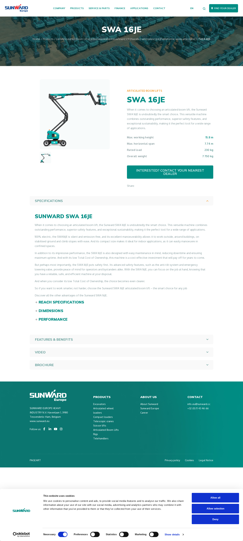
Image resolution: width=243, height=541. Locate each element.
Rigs (95, 434)
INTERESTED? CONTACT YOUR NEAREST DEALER (170, 172)
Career (144, 412)
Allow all (215, 497)
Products (77, 8)
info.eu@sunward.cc (198, 404)
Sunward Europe (149, 408)
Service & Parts (99, 8)
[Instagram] (61, 429)
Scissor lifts (99, 425)
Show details (172, 534)
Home (36, 39)
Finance (120, 8)
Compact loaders (103, 417)
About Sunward (149, 404)
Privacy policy (172, 460)
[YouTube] (55, 429)
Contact (159, 8)
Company (59, 8)
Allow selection (215, 508)
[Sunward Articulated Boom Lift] (45, 157)
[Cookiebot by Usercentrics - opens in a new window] (21, 534)
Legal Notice (206, 460)
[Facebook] (44, 429)
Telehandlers (100, 438)
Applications (139, 8)
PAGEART (35, 460)
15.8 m (209, 137)
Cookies (189, 460)
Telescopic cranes (103, 421)
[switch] (95, 534)
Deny (215, 519)
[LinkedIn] (49, 429)
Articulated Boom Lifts (144, 90)
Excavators (99, 404)
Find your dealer (225, 8)
